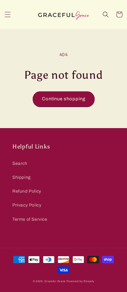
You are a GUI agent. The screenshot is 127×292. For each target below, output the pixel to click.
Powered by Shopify (80, 281)
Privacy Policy (26, 205)
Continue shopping (63, 98)
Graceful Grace (55, 281)
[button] (7, 14)
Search (19, 163)
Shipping (21, 177)
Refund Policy (26, 191)
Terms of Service (29, 219)
